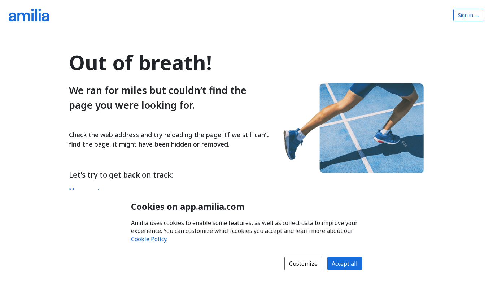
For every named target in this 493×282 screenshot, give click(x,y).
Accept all (345, 264)
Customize (303, 264)
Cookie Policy (148, 239)
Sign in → (469, 15)
